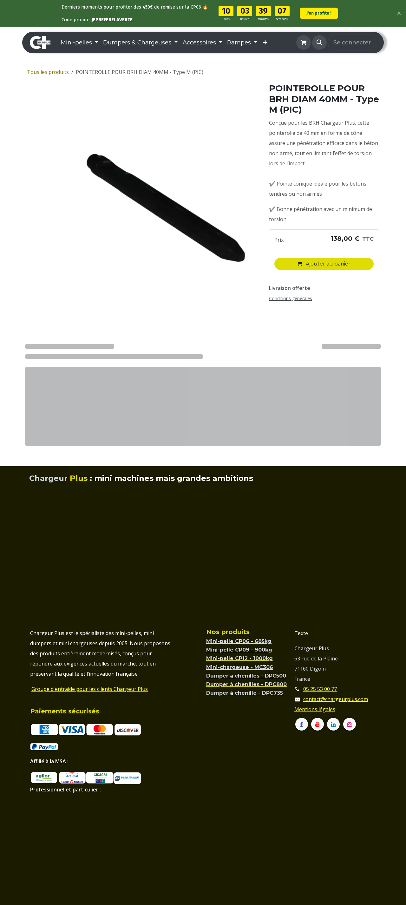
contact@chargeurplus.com (335, 699)
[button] (319, 42)
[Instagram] (349, 724)
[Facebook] (301, 724)
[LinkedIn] (333, 724)
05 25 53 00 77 (320, 688)
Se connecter (352, 42)
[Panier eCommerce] (303, 42)
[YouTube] (317, 724)
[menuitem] (79, 42)
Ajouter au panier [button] (327, 264)
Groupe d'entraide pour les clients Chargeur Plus (89, 688)
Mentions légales (314, 709)
